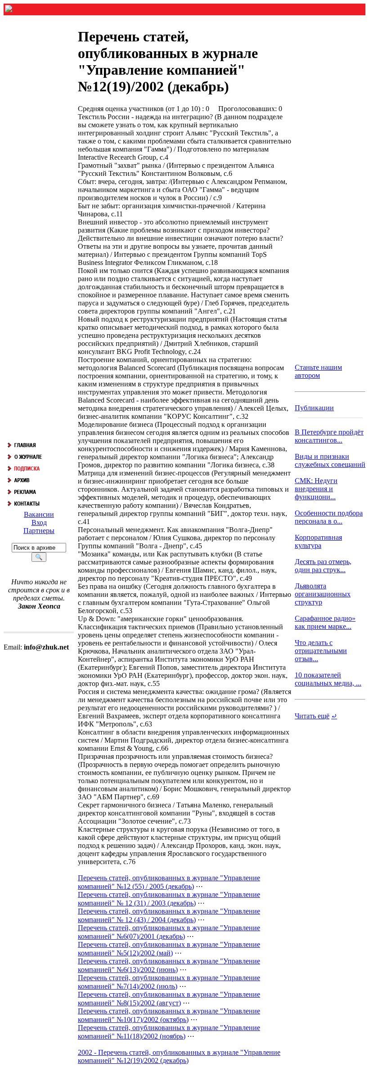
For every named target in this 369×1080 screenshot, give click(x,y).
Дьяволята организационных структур (323, 594)
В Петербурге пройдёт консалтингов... (329, 436)
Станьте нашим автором (318, 371)
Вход (39, 522)
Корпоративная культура (318, 541)
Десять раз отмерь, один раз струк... (323, 566)
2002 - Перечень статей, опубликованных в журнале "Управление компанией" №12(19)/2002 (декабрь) (179, 1056)
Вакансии (39, 514)
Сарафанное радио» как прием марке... (325, 622)
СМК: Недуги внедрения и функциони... (316, 489)
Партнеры (38, 530)
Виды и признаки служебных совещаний (330, 460)
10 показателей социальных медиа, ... (328, 679)
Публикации (314, 408)
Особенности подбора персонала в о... (329, 517)
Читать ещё (312, 716)
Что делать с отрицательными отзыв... (321, 651)
